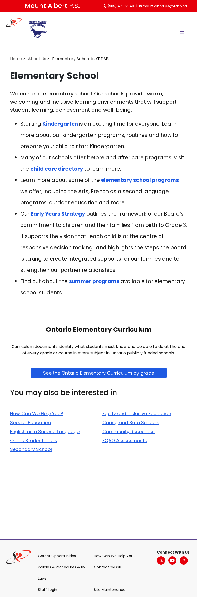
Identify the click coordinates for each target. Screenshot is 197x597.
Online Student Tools (33, 440)
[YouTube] (172, 560)
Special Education (30, 422)
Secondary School (31, 449)
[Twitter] (161, 560)
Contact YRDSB (107, 567)
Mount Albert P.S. (52, 5)
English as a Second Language (45, 431)
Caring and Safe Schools (130, 422)
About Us (37, 59)
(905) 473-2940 (120, 6)
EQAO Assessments (124, 440)
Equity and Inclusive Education (136, 413)
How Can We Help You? (36, 413)
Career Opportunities (57, 555)
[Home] (16, 31)
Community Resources (128, 431)
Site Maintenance (109, 589)
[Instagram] (184, 560)
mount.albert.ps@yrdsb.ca (164, 6)
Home (16, 59)
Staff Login (47, 589)
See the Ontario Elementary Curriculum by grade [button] (98, 373)
